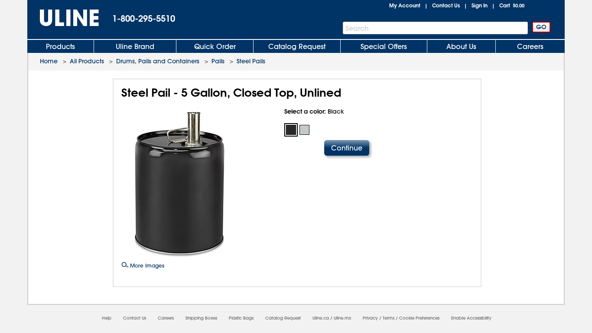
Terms (388, 318)
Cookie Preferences (419, 318)
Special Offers (384, 46)
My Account (404, 5)
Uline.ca (320, 318)
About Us (461, 46)
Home (49, 61)
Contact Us (446, 5)
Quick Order (215, 46)
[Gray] (304, 130)
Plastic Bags (241, 318)
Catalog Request (296, 46)
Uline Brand (135, 46)
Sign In (480, 5)
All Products (87, 61)
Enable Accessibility (471, 318)
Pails (217, 61)
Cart (511, 5)
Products (60, 46)
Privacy (370, 318)
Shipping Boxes (201, 318)
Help (106, 318)
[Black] (291, 130)
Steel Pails (251, 61)
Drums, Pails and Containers (157, 61)
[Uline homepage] (63, 18)
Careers (530, 46)
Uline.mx (342, 318)
